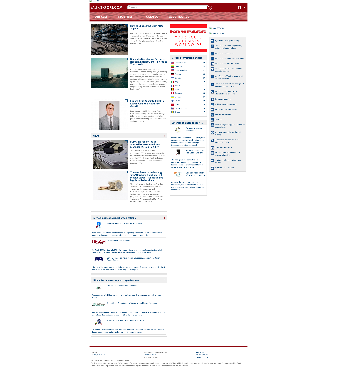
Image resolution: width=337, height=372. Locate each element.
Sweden (177, 112)
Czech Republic (180, 108)
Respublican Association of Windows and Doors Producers (132, 303)
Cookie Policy (202, 355)
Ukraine (177, 97)
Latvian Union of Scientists (118, 240)
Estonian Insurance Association (194, 129)
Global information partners (187, 57)
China (176, 105)
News (96, 135)
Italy (176, 82)
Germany (178, 74)
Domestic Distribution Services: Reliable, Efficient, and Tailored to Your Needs (148, 62)
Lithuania (178, 66)
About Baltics (179, 16)
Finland (177, 101)
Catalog (152, 16)
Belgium (177, 89)
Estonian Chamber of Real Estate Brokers (195, 151)
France (177, 85)
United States (179, 63)
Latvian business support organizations (114, 218)
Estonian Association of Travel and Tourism (195, 174)
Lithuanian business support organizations (116, 280)
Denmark (178, 93)
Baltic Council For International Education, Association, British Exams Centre (133, 259)
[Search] (209, 7)
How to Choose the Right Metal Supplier (147, 27)
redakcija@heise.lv (98, 355)
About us (200, 352)
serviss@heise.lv (149, 355)
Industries (125, 16)
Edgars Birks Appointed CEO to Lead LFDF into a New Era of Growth (147, 103)
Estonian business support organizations (188, 122)
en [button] (243, 7)
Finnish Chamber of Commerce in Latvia (124, 223)
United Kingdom (180, 70)
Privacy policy (203, 357)
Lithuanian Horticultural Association (122, 286)
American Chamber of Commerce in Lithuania (127, 320)
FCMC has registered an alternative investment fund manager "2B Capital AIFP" (145, 144)
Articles (101, 16)
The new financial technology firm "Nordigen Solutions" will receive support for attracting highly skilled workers (146, 176)
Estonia (177, 78)
